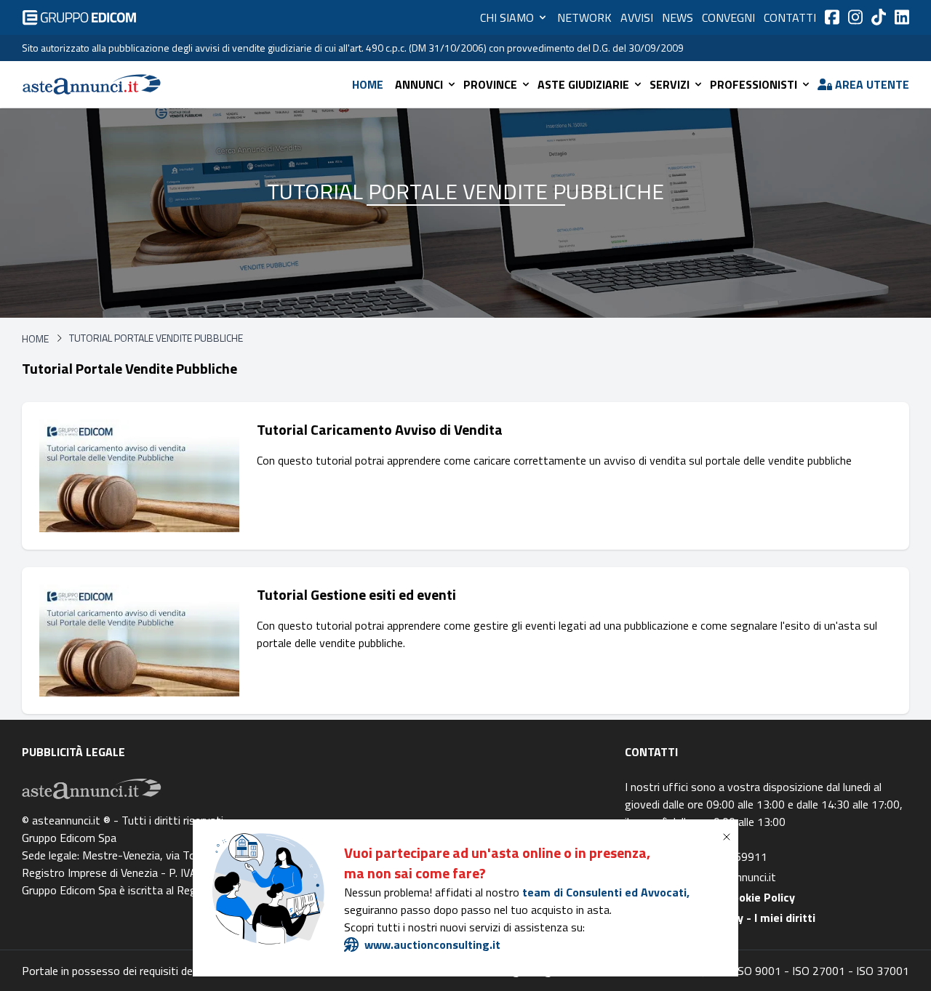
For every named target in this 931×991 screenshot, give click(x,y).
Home (367, 84)
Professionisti (753, 84)
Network (584, 17)
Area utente (872, 84)
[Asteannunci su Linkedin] (902, 17)
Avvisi (636, 17)
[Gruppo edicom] (79, 17)
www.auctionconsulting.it (432, 944)
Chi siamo (507, 17)
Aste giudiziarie (583, 84)
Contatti (790, 17)
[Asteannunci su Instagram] (855, 17)
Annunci (419, 84)
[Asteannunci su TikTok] (878, 17)
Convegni (728, 17)
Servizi (670, 84)
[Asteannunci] (91, 84)
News (677, 17)
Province (490, 84)
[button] (729, 837)
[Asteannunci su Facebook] (832, 17)
